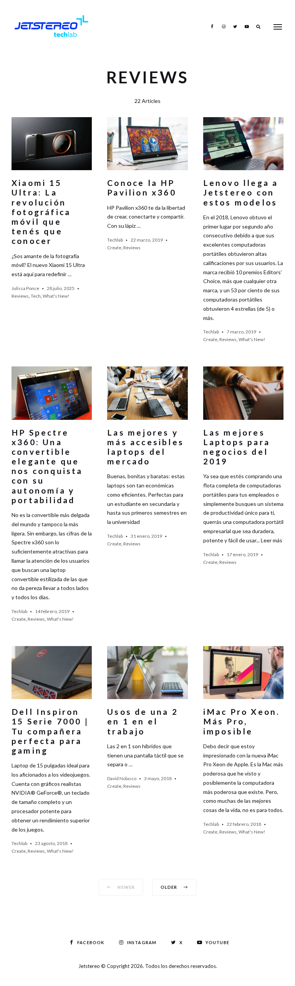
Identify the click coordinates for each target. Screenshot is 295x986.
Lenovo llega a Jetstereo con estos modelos (240, 192)
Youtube (246, 26)
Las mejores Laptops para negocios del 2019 (236, 447)
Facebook (212, 26)
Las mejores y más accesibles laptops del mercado (145, 447)
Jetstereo (89, 966)
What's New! (56, 296)
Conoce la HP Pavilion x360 (141, 187)
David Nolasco (121, 778)
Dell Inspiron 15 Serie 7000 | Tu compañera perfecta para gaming (50, 731)
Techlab (115, 240)
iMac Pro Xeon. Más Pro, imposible (241, 721)
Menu (277, 27)
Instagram (223, 26)
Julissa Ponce (25, 288)
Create (114, 247)
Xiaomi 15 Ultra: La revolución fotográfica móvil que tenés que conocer (41, 211)
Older (170, 887)
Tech (36, 296)
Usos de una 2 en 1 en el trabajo (142, 721)
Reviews (20, 296)
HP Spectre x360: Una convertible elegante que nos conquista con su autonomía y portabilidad (47, 466)
